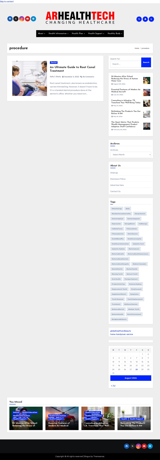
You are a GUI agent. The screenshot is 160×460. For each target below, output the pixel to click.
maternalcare (134, 249)
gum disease (133, 234)
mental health (132, 269)
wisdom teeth (133, 309)
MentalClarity (117, 269)
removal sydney (135, 284)
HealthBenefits (118, 239)
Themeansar (98, 456)
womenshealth (117, 314)
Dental (54, 63)
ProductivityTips (118, 284)
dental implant (117, 219)
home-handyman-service (121, 334)
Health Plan (78, 34)
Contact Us (115, 191)
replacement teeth (119, 289)
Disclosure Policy (118, 179)
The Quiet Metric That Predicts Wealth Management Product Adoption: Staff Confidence (125, 124)
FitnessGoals (132, 229)
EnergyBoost (130, 224)
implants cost (138, 244)
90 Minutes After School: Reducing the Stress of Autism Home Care (124, 79)
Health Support (95, 34)
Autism (16, 412)
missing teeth (117, 274)
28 (137, 369)
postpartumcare (131, 279)
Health (124, 419)
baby (128, 208)
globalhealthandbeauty (120, 331)
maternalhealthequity (120, 264)
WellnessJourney (130, 304)
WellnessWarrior (118, 309)
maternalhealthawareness (138, 254)
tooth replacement (135, 299)
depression (116, 224)
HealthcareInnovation (120, 244)
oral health (116, 279)
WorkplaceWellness (119, 319)
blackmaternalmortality (121, 214)
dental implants (133, 219)
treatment (116, 304)
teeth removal (117, 299)
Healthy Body (114, 34)
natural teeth (132, 274)
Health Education (29, 412)
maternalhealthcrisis (120, 259)
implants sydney (118, 249)
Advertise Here (117, 185)
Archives (114, 150)
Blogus (87, 456)
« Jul (113, 386)
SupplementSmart (119, 294)
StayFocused (136, 289)
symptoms (134, 294)
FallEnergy (143, 224)
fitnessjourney (118, 234)
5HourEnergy (117, 208)
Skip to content (7, 1)
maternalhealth (118, 254)
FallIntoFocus (117, 229)
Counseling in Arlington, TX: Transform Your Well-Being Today (96, 425)
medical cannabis (139, 264)
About (41, 34)
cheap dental (140, 214)
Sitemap (114, 173)
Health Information (58, 34)
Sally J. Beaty (55, 77)
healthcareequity (134, 239)
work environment (134, 314)
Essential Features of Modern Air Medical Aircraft (59, 425)
